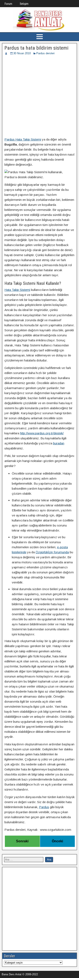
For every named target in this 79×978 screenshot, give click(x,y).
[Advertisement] (39, 97)
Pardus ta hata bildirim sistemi (36, 48)
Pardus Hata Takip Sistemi (22, 139)
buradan (58, 443)
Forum (8, 3)
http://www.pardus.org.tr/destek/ (42, 433)
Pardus (44, 807)
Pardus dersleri (45, 53)
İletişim (24, 3)
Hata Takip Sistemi (17, 290)
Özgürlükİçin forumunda (52, 552)
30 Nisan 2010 (22, 53)
